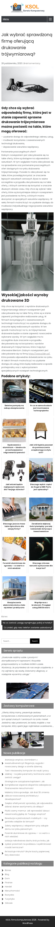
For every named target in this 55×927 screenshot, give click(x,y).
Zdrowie (9, 903)
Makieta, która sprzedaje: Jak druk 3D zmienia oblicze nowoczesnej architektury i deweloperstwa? (27, 796)
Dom (7, 878)
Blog (7, 874)
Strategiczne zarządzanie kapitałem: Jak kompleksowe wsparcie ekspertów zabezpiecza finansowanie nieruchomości (28, 785)
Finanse (8, 882)
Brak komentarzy (32, 63)
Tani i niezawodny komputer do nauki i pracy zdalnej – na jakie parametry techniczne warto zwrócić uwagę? (28, 774)
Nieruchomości (12, 890)
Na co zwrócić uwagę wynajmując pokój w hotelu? (27, 622)
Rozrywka (9, 894)
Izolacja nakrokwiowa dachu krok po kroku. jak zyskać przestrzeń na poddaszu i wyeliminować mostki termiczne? (28, 844)
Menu (6, 19)
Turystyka (10, 899)
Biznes (4, 616)
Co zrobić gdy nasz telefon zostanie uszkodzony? (28, 627)
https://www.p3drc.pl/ (39, 353)
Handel (8, 886)
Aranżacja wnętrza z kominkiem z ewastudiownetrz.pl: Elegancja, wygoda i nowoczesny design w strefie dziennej (24, 763)
